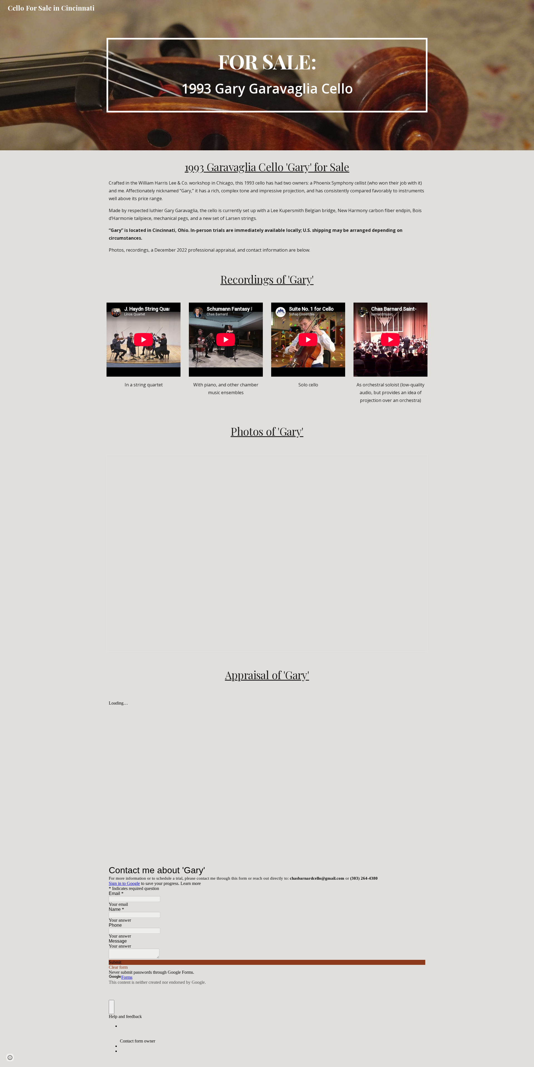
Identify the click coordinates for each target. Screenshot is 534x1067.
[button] (10, 1057)
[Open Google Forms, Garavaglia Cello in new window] (417, 870)
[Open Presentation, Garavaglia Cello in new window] (417, 462)
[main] (267, 75)
